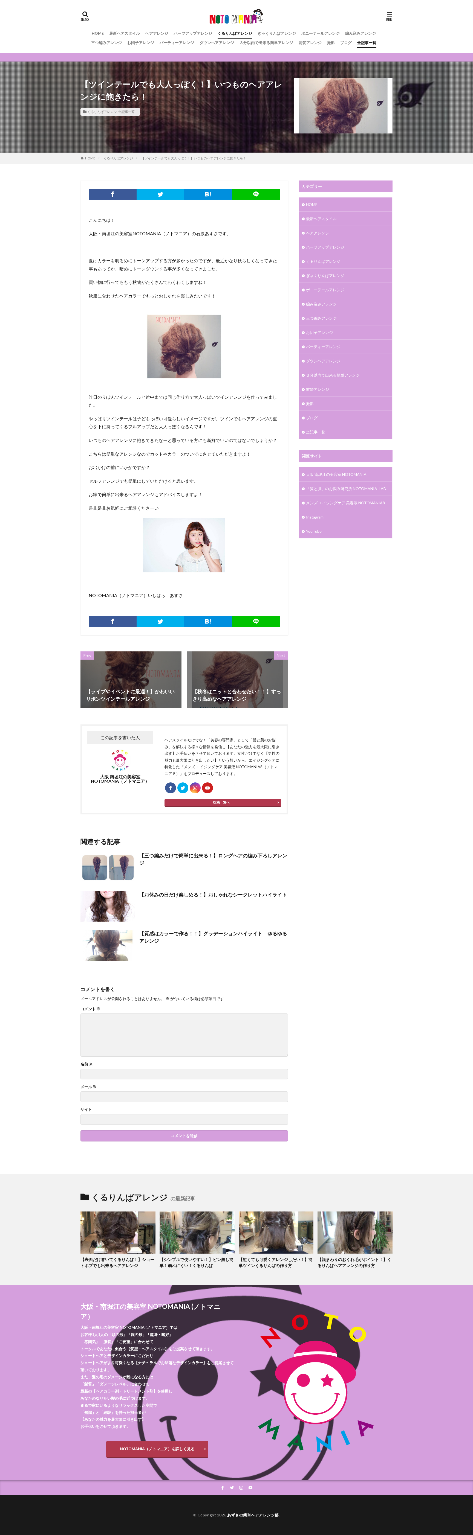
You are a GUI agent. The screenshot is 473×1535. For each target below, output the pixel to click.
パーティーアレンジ (177, 42)
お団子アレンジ (140, 42)
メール (88, 1087)
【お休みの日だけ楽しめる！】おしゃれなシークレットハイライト (213, 895)
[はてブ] (208, 194)
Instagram (315, 517)
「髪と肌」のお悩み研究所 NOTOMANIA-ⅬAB (346, 488)
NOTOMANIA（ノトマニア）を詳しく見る (157, 1448)
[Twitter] (160, 194)
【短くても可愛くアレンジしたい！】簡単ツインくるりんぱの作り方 (276, 1262)
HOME (98, 33)
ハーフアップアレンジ (193, 33)
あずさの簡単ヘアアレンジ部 (253, 1515)
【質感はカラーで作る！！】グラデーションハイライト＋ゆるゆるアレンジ (213, 937)
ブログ (346, 42)
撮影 (331, 42)
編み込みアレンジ (360, 33)
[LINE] (256, 194)
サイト (86, 1109)
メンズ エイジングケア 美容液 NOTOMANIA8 (345, 502)
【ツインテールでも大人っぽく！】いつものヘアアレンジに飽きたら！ (193, 158)
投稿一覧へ (221, 802)
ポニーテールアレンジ (320, 33)
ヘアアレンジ (156, 33)
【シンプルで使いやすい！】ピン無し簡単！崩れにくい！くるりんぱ (196, 1262)
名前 (86, 1064)
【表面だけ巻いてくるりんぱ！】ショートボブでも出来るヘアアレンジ (117, 1262)
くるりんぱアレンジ (235, 33)
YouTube (314, 531)
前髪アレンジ (310, 42)
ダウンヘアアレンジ (217, 42)
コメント (90, 1009)
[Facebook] (113, 194)
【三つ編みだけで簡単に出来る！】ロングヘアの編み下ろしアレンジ (213, 859)
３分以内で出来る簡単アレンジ (266, 42)
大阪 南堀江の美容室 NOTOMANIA (336, 474)
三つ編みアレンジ (106, 42)
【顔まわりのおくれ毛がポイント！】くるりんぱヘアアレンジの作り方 (354, 1262)
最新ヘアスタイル (124, 33)
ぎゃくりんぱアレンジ (277, 33)
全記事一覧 (366, 42)
